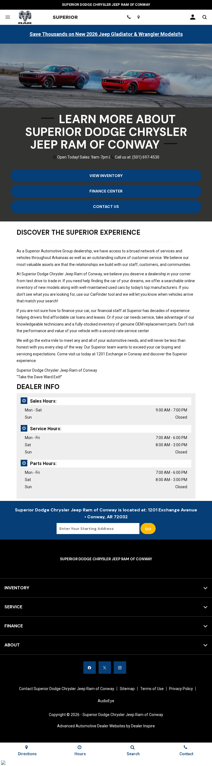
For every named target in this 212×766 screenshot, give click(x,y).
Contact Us (106, 206)
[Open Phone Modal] (129, 17)
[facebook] (89, 667)
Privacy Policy (181, 688)
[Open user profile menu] (193, 17)
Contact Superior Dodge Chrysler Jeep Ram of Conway (66, 688)
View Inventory (106, 175)
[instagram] (120, 667)
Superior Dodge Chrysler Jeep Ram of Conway (123, 714)
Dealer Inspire (143, 726)
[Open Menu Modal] (7, 17)
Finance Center (106, 191)
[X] (105, 667)
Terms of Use (152, 688)
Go (148, 528)
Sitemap (127, 688)
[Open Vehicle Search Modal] (204, 17)
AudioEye (106, 701)
